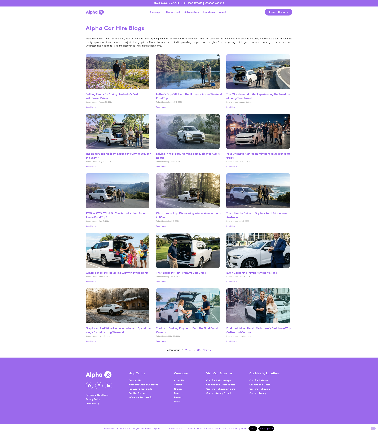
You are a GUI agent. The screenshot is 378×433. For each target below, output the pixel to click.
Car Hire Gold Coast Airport (220, 384)
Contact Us (135, 380)
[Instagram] (99, 385)
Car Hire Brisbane (258, 380)
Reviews (178, 397)
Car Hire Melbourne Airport (220, 389)
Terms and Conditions (97, 395)
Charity (178, 389)
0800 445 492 (216, 3)
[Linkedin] (108, 385)
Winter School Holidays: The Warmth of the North (117, 272)
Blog (176, 393)
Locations (209, 12)
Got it (252, 428)
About (222, 12)
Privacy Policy (93, 399)
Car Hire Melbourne (259, 389)
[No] (373, 428)
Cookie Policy (92, 403)
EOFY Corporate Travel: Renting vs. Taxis (252, 272)
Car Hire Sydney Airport (218, 393)
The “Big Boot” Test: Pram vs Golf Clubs (181, 272)
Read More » (91, 107)
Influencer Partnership (140, 397)
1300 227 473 (195, 3)
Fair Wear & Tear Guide (140, 389)
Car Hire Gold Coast (259, 384)
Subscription (191, 12)
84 (199, 350)
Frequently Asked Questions (143, 384)
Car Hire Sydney (257, 393)
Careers (178, 384)
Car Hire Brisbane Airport (219, 380)
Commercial (173, 12)
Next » (207, 350)
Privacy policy (266, 428)
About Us (179, 380)
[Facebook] (89, 385)
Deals (177, 401)
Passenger (156, 12)
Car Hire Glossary (138, 393)
